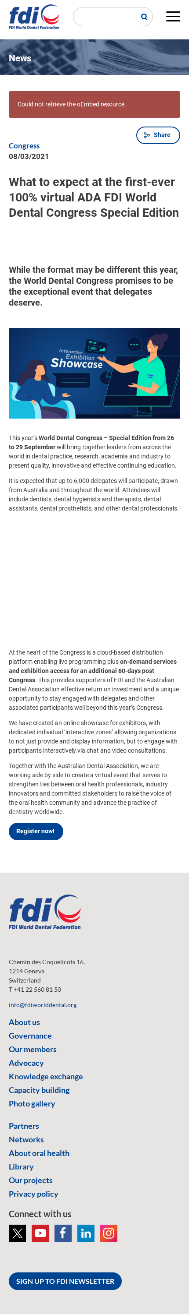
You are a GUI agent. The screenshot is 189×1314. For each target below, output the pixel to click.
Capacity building (39, 1090)
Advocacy (26, 1062)
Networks (26, 1139)
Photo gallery (32, 1103)
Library (21, 1166)
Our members (33, 1049)
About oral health (39, 1153)
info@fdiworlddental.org (42, 1004)
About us (24, 1022)
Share (162, 134)
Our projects (31, 1180)
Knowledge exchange (46, 1076)
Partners (24, 1126)
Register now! (36, 831)
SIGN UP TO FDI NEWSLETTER (65, 1281)
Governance (30, 1035)
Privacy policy (33, 1193)
